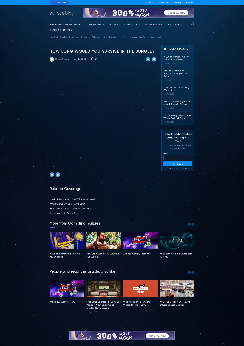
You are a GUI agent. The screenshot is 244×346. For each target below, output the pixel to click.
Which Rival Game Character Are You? (70, 208)
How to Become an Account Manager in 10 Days (175, 73)
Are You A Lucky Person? (62, 213)
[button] (189, 224)
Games (150, 3)
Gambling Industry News (104, 24)
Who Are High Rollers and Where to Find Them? (177, 116)
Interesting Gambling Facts (67, 24)
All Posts (95, 37)
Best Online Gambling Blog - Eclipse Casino (68, 37)
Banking (177, 3)
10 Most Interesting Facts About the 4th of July (176, 102)
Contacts (190, 3)
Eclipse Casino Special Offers (143, 24)
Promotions (164, 3)
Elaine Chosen (62, 59)
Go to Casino (60, 3)
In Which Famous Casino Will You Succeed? (73, 199)
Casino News (174, 24)
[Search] (192, 24)
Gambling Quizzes (61, 30)
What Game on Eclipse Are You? (67, 203)
